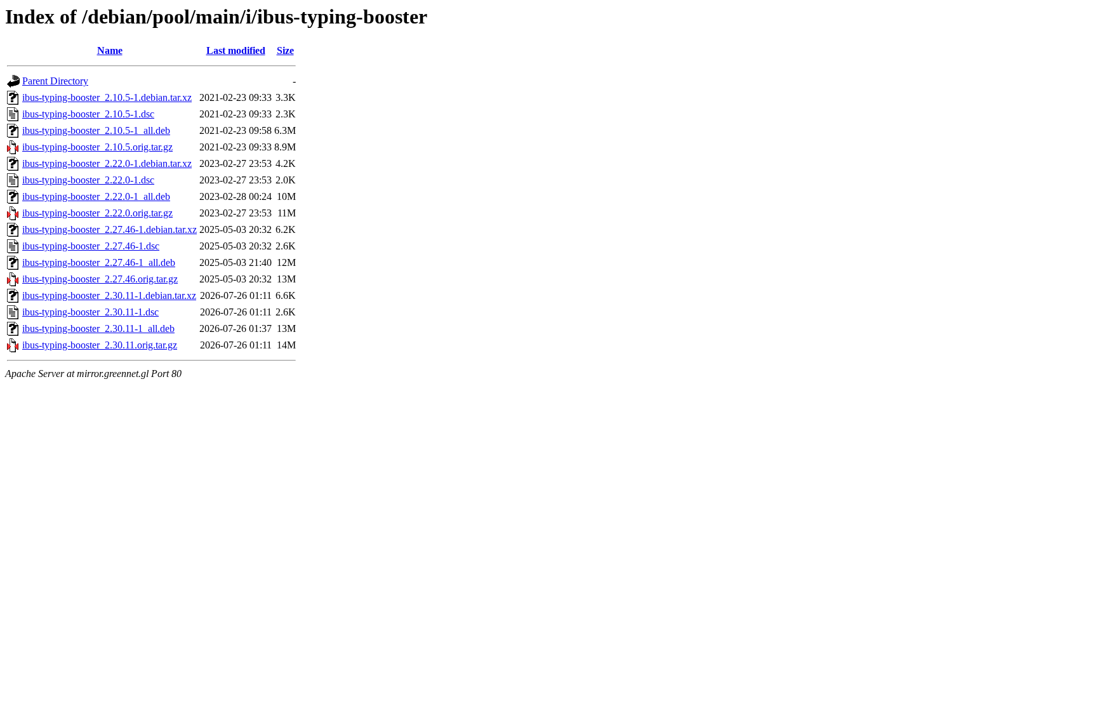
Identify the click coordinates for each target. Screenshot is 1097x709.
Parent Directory (55, 81)
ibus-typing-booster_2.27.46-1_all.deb (98, 262)
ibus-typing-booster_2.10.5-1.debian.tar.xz (107, 97)
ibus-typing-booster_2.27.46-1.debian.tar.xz (109, 229)
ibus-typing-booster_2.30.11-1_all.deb (98, 328)
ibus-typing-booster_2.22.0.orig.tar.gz (97, 213)
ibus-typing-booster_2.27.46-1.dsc (90, 246)
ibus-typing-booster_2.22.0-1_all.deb (96, 196)
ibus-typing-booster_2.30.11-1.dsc (90, 312)
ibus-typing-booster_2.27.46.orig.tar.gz (100, 279)
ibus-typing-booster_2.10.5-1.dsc (88, 114)
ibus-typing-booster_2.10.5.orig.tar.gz (97, 147)
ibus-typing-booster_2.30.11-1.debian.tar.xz (109, 295)
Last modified (235, 50)
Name (110, 50)
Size (285, 50)
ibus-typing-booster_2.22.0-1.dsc (88, 180)
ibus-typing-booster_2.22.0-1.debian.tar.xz (107, 163)
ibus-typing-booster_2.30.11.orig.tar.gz (99, 345)
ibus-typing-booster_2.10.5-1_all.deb (96, 130)
